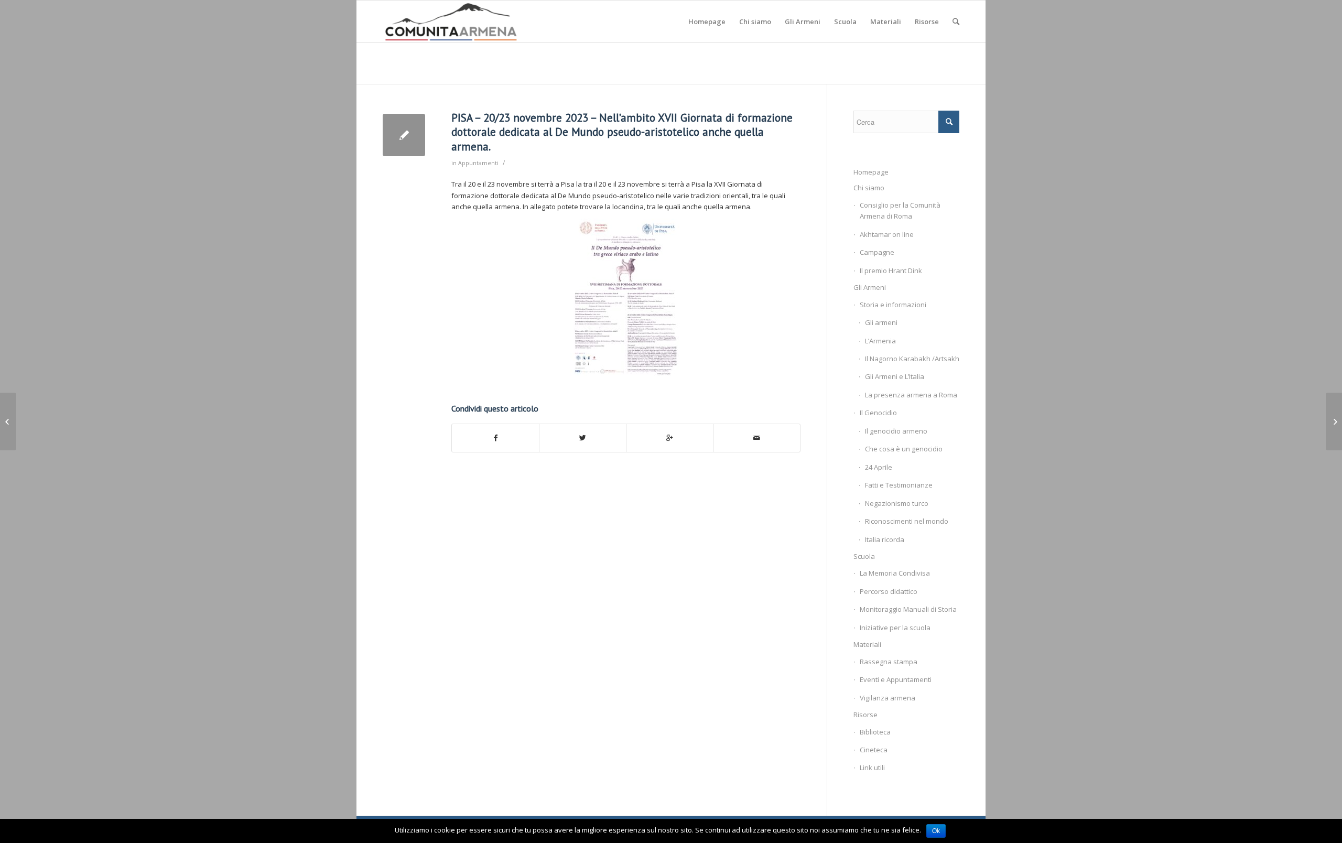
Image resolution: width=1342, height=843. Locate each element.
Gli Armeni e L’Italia (894, 376)
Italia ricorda (884, 539)
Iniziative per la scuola (895, 627)
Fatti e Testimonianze (899, 485)
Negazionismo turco (896, 503)
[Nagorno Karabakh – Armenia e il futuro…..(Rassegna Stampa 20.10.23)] (8, 421)
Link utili (872, 767)
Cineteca (874, 749)
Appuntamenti (478, 163)
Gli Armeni (869, 287)
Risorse (865, 714)
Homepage (871, 172)
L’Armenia (880, 340)
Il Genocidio (878, 412)
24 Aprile (878, 467)
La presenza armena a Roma (911, 394)
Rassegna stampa (888, 661)
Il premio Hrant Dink (891, 270)
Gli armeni (881, 322)
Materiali (867, 644)
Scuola (864, 556)
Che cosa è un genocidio (904, 448)
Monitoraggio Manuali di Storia (908, 609)
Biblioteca (875, 732)
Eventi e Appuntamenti (896, 679)
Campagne (877, 252)
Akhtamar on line (887, 234)
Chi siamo (868, 187)
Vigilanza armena (887, 697)
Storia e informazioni (893, 304)
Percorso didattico (888, 591)
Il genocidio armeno (896, 431)
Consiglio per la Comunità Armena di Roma (900, 210)
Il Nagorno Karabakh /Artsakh (912, 358)
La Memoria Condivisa (895, 573)
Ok (936, 831)
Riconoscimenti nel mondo (906, 521)
